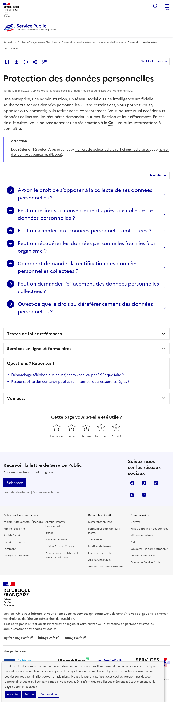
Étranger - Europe (56, 540)
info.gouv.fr (46, 638)
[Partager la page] (35, 62)
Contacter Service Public (146, 562)
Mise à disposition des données (149, 529)
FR (155, 61)
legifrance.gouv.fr (16, 638)
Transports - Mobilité (16, 556)
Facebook (132, 483)
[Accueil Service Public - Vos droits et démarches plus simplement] (30, 31)
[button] (44, 62)
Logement (9, 549)
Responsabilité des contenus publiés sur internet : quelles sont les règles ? (70, 381)
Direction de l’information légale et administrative (65, 624)
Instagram (132, 495)
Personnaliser (48, 694)
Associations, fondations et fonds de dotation (61, 555)
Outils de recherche (100, 553)
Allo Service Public (99, 560)
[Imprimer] (26, 62)
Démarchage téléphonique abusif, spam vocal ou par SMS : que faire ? (67, 374)
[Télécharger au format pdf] (16, 62)
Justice (49, 533)
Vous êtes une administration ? (149, 549)
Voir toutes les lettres (46, 492)
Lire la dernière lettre (16, 492)
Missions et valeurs (142, 535)
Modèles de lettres (99, 546)
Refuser (29, 694)
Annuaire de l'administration (105, 567)
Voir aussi (17, 398)
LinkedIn (156, 483)
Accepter (13, 694)
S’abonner (15, 482)
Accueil (7, 42)
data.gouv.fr (73, 638)
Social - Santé (11, 535)
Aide (133, 542)
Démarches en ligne (100, 522)
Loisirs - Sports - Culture (59, 546)
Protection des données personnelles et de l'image (92, 42)
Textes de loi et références (34, 334)
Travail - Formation (14, 542)
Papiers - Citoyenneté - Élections (37, 42)
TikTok (144, 483)
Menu (167, 9)
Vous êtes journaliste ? (144, 556)
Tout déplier (158, 175)
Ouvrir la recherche (155, 6)
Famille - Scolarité (14, 529)
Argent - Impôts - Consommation (55, 524)
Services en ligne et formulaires (39, 348)
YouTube (144, 495)
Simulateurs (95, 540)
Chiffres (135, 522)
